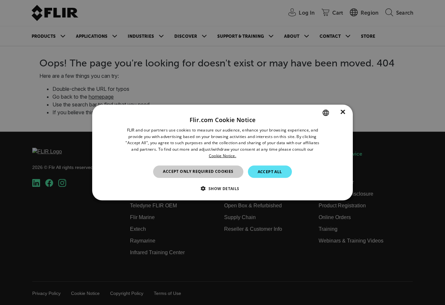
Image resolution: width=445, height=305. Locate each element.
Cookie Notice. (222, 156)
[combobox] (326, 112)
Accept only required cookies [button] (198, 171)
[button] (222, 188)
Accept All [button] (270, 171)
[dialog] (222, 152)
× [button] (343, 112)
